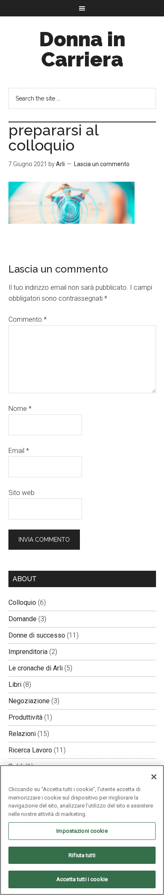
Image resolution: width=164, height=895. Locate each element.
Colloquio (22, 602)
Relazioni (22, 734)
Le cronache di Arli (35, 668)
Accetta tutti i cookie (82, 879)
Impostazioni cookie (81, 831)
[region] (82, 830)
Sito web (21, 493)
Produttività (25, 717)
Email (18, 451)
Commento (27, 319)
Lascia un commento (102, 164)
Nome (20, 409)
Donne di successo (36, 635)
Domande (22, 619)
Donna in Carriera (82, 49)
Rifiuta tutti (82, 855)
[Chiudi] (154, 777)
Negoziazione (29, 701)
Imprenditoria (28, 652)
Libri (14, 684)
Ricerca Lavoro (30, 750)
